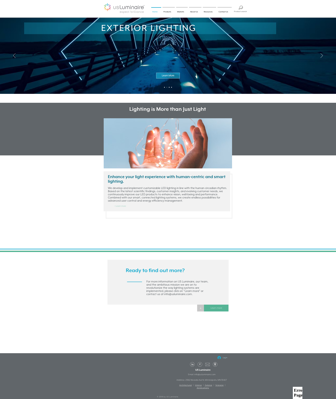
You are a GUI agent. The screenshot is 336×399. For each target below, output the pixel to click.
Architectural (185, 385)
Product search (240, 11)
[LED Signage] (171, 87)
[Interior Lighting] (164, 87)
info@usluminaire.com (178, 294)
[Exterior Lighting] (166, 87)
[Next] (322, 55)
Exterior (208, 385)
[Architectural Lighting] (169, 87)
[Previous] (14, 55)
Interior (198, 385)
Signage (220, 385)
